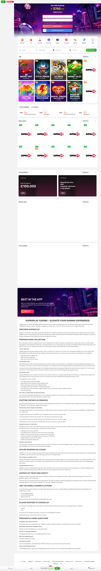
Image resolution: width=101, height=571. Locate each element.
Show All (85, 56)
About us (55, 563)
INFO (23, 193)
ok (57, 568)
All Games (23, 561)
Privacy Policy (58, 23)
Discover (27, 311)
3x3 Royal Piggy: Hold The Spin (30, 114)
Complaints (38, 561)
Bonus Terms (46, 561)
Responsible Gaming (89, 561)
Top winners (34, 107)
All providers (91, 50)
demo (26, 73)
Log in (3, 2)
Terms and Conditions (66, 23)
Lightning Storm (86, 114)
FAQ (61, 563)
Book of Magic (46, 114)
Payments (30, 561)
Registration (10, 1)
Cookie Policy (78, 561)
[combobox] (91, 568)
